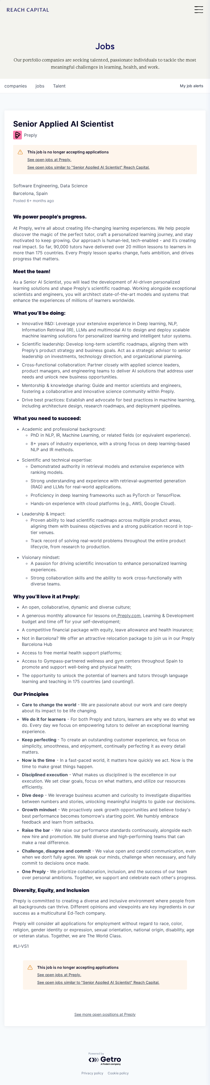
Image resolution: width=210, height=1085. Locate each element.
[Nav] (198, 10)
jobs (40, 86)
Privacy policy (92, 1073)
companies (15, 86)
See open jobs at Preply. (49, 159)
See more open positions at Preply (105, 1014)
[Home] (28, 10)
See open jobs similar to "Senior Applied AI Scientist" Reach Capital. (88, 167)
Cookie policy (118, 1073)
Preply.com (128, 615)
